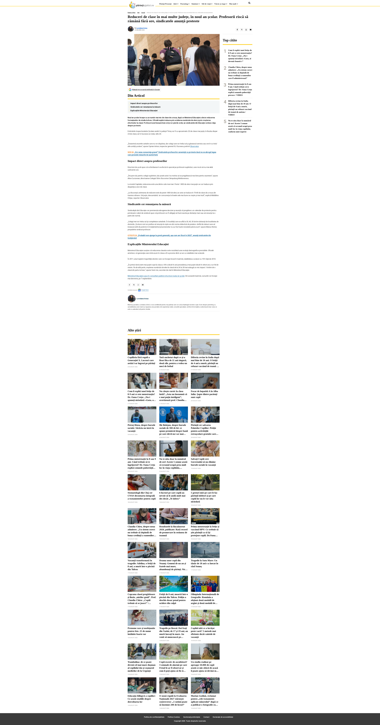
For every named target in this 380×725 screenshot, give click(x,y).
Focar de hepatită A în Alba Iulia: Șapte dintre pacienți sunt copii (204, 394)
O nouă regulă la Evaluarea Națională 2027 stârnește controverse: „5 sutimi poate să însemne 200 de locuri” (173, 700)
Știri (175, 4)
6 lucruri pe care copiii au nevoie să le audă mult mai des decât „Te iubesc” (172, 496)
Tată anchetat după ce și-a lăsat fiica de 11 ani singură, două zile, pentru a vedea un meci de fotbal (173, 361)
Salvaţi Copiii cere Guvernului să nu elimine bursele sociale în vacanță (203, 462)
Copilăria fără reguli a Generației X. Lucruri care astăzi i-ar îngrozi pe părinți (141, 360)
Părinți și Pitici (131, 12)
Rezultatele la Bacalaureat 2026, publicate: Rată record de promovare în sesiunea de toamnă (173, 531)
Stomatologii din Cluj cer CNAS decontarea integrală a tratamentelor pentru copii (142, 496)
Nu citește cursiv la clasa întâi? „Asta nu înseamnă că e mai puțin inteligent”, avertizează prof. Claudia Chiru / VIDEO (173, 396)
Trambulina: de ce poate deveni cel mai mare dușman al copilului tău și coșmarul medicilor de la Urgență (141, 666)
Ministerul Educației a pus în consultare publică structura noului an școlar (156, 276)
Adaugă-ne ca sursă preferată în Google (146, 90)
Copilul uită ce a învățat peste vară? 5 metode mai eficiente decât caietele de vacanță (203, 632)
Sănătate (194, 4)
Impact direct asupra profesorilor (144, 103)
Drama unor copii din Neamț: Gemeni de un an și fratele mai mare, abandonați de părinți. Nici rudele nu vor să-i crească (172, 565)
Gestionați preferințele (191, 717)
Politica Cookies (174, 717)
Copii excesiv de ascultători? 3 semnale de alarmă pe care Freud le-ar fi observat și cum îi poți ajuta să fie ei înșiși (173, 666)
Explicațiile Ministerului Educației (144, 111)
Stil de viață (206, 4)
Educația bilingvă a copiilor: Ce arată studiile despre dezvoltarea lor (142, 699)
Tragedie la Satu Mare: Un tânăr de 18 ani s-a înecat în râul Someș (204, 563)
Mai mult (233, 4)
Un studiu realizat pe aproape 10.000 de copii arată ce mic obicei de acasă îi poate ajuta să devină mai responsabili (204, 666)
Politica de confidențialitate (154, 717)
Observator (194, 146)
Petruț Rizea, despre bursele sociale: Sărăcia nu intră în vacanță (141, 428)
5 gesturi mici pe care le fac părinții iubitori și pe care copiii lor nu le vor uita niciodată (204, 497)
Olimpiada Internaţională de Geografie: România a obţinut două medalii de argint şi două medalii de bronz (205, 599)
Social (143, 12)
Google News (145, 290)
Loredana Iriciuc (142, 28)
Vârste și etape (220, 4)
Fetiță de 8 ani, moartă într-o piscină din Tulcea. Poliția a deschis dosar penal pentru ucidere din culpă (173, 598)
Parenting (184, 4)
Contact (206, 717)
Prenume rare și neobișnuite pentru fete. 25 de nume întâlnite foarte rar (141, 631)
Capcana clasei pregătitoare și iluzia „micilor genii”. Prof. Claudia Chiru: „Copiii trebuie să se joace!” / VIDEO (142, 599)
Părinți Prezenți (165, 4)
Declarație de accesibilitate (223, 717)
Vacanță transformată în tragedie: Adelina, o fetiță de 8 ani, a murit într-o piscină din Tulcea (142, 565)
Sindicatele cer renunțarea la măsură (145, 107)
